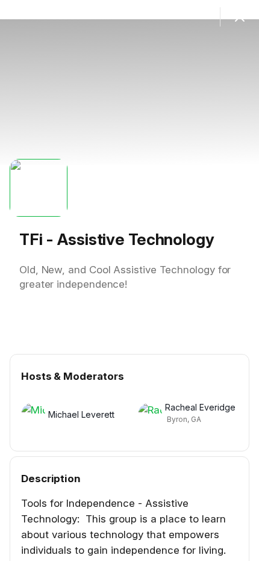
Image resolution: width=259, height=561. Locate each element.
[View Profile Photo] (38, 188)
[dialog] (129, 280)
